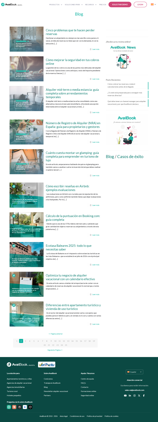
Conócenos (48, 379)
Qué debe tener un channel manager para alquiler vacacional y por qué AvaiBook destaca (127, 102)
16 (81, 341)
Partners (47, 395)
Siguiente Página (54, 350)
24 (62, 345)
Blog (110, 156)
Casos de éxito (130, 156)
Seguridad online (87, 395)
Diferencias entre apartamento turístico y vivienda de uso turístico (73, 307)
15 (77, 341)
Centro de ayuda (87, 379)
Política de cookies (111, 416)
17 (85, 341)
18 (89, 341)
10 (55, 341)
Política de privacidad (94, 416)
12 (64, 341)
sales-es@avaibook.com (134, 390)
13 (68, 341)
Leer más (95, 49)
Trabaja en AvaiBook (52, 383)
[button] (134, 372)
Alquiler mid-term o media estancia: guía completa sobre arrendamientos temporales (72, 93)
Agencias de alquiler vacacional (19, 383)
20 (45, 345)
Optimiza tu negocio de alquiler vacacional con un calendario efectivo (70, 277)
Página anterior (57, 334)
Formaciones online (88, 391)
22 (53, 345)
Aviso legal (64, 416)
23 (57, 345)
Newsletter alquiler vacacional (56, 391)
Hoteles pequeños (14, 395)
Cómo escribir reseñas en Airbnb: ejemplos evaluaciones (67, 188)
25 (66, 345)
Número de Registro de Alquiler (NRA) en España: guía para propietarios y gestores (73, 125)
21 (49, 345)
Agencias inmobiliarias (16, 387)
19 (94, 341)
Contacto (84, 387)
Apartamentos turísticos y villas (19, 379)
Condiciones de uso (77, 416)
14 (72, 341)
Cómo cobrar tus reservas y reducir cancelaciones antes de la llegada (121, 85)
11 (60, 341)
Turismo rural (12, 391)
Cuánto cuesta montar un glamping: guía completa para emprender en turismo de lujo (72, 156)
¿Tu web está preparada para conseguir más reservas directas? (125, 93)
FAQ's (83, 383)
